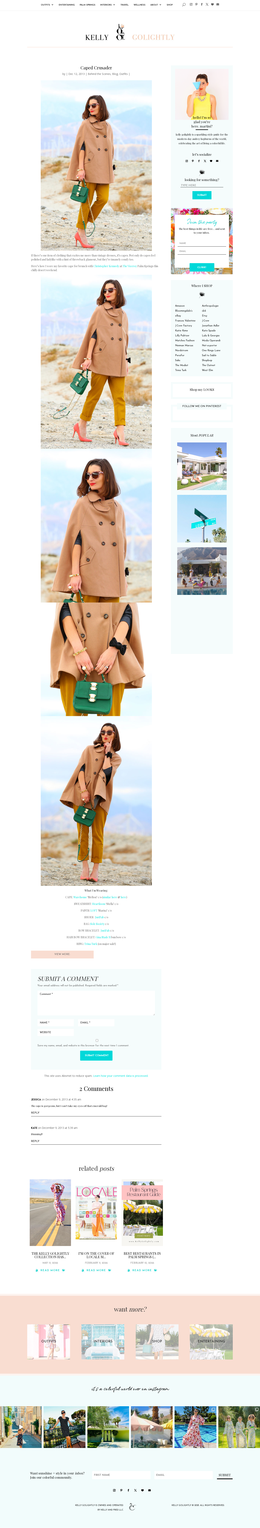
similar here (110, 897)
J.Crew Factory (183, 326)
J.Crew (205, 321)
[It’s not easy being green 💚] (108, 1427)
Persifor (179, 355)
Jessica (36, 1100)
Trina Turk (90, 944)
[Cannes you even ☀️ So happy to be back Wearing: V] (64, 1427)
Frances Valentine (185, 321)
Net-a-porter (209, 345)
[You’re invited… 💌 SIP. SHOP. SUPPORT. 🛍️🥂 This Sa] (239, 1427)
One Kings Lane (211, 350)
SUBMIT (202, 195)
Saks (177, 360)
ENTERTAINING (67, 5)
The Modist (181, 365)
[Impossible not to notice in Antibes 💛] (21, 1427)
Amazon (180, 306)
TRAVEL (124, 5)
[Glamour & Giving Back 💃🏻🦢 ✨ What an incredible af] (195, 1427)
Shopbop (207, 360)
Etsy (204, 316)
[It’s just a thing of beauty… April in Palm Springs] (152, 1427)
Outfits (123, 74)
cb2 (204, 311)
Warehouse (80, 897)
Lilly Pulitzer (182, 335)
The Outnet (208, 365)
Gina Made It (103, 937)
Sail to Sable (209, 355)
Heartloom (98, 904)
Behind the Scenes (99, 74)
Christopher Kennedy (106, 266)
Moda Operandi (211, 340)
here (123, 897)
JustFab (99, 917)
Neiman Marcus (184, 345)
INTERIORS (106, 5)
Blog (115, 74)
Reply (35, 1113)
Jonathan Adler (210, 326)
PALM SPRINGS (87, 5)
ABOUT (154, 5)
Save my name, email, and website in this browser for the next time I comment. (83, 1045)
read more (50, 1270)
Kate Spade (209, 330)
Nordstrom (181, 350)
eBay (178, 316)
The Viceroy (130, 266)
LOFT (93, 910)
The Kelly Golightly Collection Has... (50, 1255)
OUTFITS (45, 5)
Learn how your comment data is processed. (120, 1076)
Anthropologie (210, 306)
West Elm (207, 370)
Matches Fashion (185, 340)
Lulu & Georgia (210, 335)
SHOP (170, 5)
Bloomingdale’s (183, 311)
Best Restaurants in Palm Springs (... (142, 1255)
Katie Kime (181, 330)
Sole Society (97, 924)
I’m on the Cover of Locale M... (96, 1255)
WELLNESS (139, 5)
